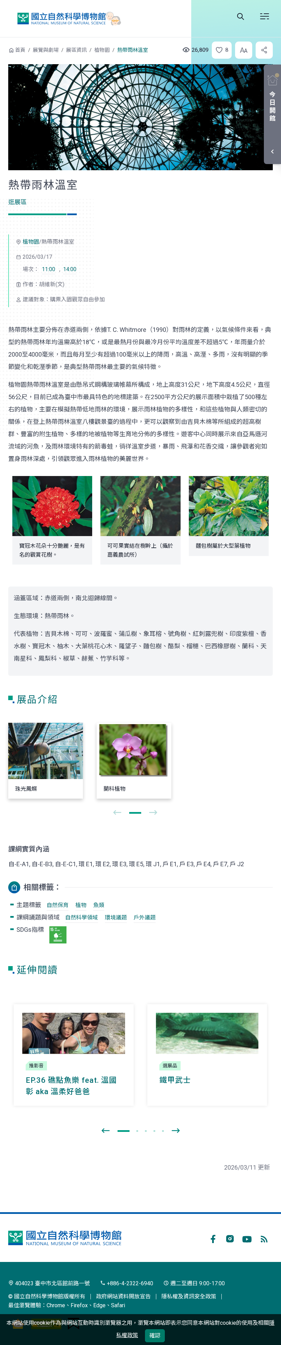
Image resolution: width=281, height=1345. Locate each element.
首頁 (20, 50)
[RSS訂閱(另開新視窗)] (264, 1238)
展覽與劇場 (46, 50)
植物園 (102, 50)
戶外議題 (145, 917)
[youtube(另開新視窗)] (247, 1238)
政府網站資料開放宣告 (123, 1296)
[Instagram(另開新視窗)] (230, 1238)
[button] (220, 50)
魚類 (98, 905)
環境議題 (116, 917)
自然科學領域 (81, 917)
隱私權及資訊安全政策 (188, 1296)
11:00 (48, 269)
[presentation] (117, 812)
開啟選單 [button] (264, 16)
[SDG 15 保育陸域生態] (58, 935)
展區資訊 (76, 50)
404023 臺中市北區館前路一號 (52, 1283)
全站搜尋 (240, 16)
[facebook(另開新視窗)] (213, 1238)
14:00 (69, 269)
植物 (80, 905)
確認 (154, 1335)
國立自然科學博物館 (66, 18)
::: (3, 49)
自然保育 (58, 905)
